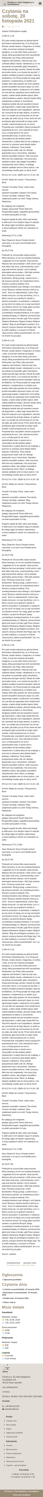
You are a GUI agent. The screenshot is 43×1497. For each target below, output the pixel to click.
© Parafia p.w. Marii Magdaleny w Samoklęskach (21, 1491)
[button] (40, 3)
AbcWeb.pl (26, 1495)
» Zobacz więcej (8, 1302)
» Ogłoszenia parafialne (12, 1280)
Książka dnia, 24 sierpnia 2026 (16, 1298)
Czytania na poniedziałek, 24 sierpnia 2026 (21, 1289)
